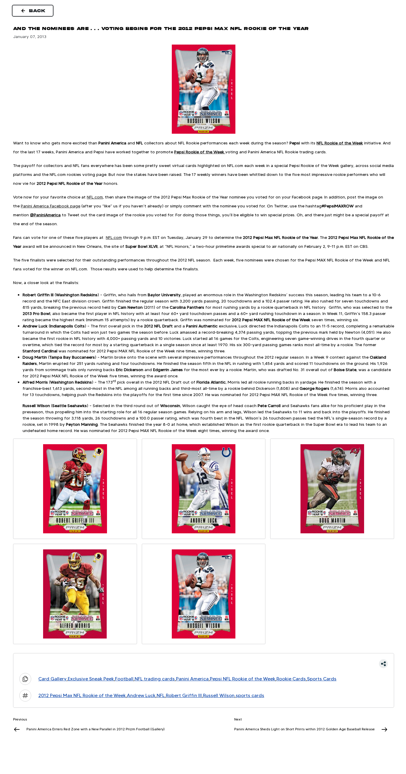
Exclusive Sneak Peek (91, 679)
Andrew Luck (141, 695)
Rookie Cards (291, 679)
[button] (203, 663)
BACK (37, 10)
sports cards (250, 695)
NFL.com (95, 197)
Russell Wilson (219, 695)
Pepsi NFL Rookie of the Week (242, 679)
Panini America (192, 679)
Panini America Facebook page (50, 206)
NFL (161, 695)
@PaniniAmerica (45, 214)
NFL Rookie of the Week (340, 143)
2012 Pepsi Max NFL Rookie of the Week (82, 695)
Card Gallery (52, 679)
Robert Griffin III (184, 695)
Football (124, 679)
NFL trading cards (155, 679)
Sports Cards (321, 679)
